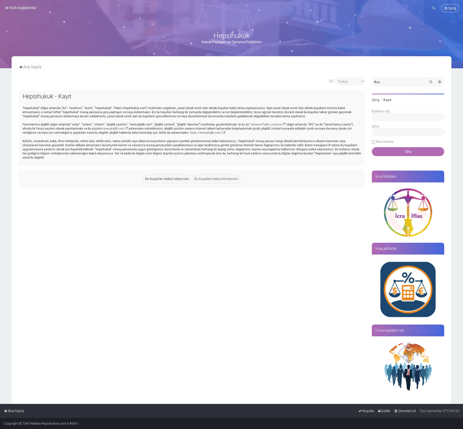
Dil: (331, 81)
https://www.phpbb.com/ (206, 132)
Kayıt (387, 100)
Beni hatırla (384, 142)
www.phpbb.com (113, 128)
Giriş (375, 100)
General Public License (266, 124)
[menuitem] (450, 8)
